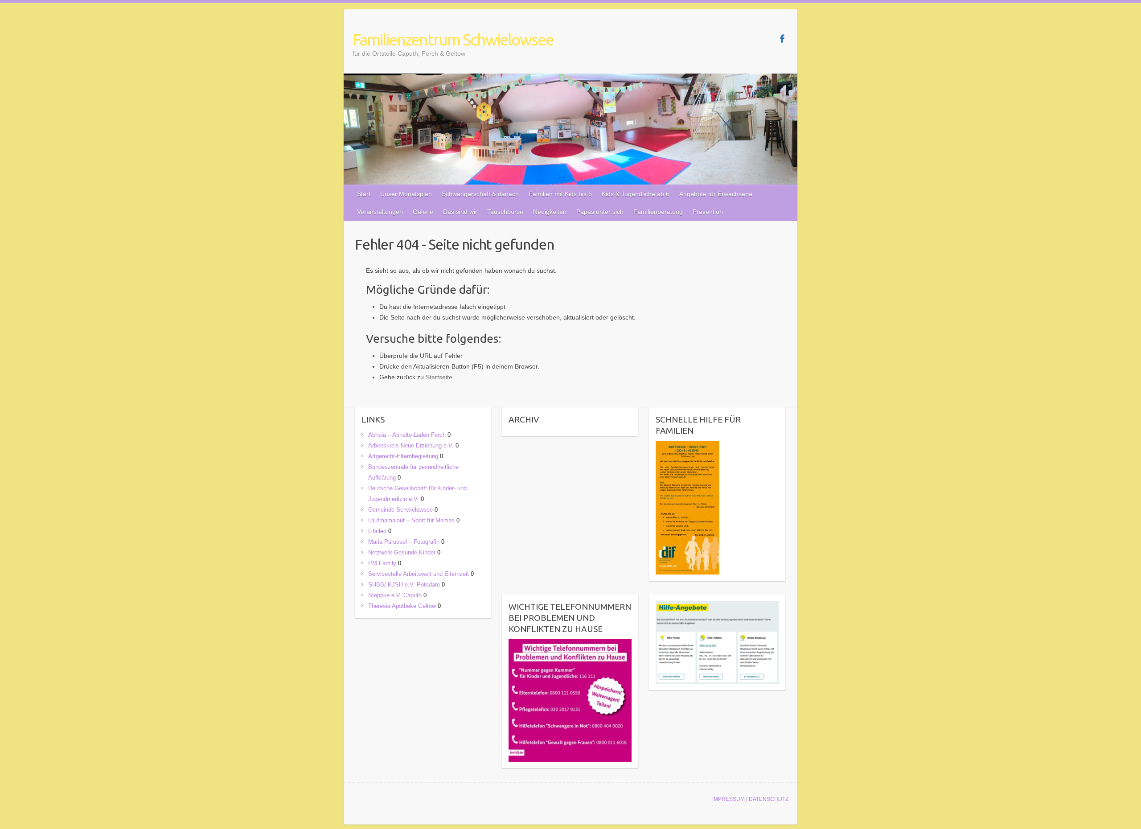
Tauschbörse (505, 211)
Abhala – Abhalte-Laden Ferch (407, 434)
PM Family (382, 563)
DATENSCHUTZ (768, 799)
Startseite (439, 377)
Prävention (708, 211)
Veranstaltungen (380, 211)
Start (363, 193)
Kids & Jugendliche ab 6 (635, 193)
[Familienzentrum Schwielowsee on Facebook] (782, 38)
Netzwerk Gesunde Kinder (401, 552)
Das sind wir (460, 211)
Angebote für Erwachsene (715, 193)
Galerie (423, 211)
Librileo (377, 531)
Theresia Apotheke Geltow (402, 606)
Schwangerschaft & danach (480, 193)
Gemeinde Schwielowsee (400, 509)
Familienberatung (658, 211)
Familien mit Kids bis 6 (560, 193)
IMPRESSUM (728, 799)
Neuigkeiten (549, 211)
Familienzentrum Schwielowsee (453, 39)
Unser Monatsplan (406, 193)
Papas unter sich (600, 211)
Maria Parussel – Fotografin (403, 541)
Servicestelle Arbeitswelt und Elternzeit (418, 573)
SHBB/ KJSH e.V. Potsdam (404, 584)
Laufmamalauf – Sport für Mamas (411, 520)
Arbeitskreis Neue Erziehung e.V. (411, 445)
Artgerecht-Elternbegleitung (403, 456)
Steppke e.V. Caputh (395, 595)
